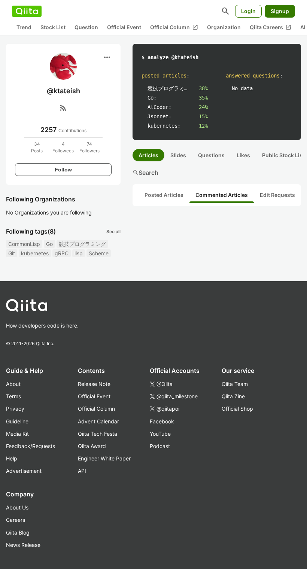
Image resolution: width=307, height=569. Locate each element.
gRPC (62, 253)
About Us (17, 507)
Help (11, 458)
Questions (211, 155)
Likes (243, 155)
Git (11, 253)
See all (113, 231)
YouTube (160, 433)
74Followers (89, 147)
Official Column (174, 27)
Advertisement (24, 471)
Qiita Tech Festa (97, 433)
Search (145, 172)
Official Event (124, 27)
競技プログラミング (82, 244)
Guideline (17, 421)
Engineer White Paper (104, 458)
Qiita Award (92, 446)
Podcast (160, 446)
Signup (280, 11)
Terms (13, 396)
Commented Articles (221, 195)
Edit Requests (277, 195)
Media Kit (17, 433)
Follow (63, 170)
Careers (15, 520)
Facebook (162, 421)
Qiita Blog (18, 532)
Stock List (53, 27)
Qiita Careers (270, 27)
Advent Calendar (98, 421)
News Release (23, 545)
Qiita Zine (233, 396)
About (13, 384)
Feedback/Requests (30, 446)
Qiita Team (235, 384)
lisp (79, 253)
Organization (224, 27)
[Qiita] (27, 11)
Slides (178, 155)
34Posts (37, 147)
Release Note (94, 384)
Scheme (99, 253)
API (82, 471)
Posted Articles (164, 195)
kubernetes (35, 253)
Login (248, 11)
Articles (148, 155)
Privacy (15, 408)
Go (49, 244)
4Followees (63, 147)
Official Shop (237, 408)
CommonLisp (24, 244)
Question (86, 27)
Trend (23, 27)
